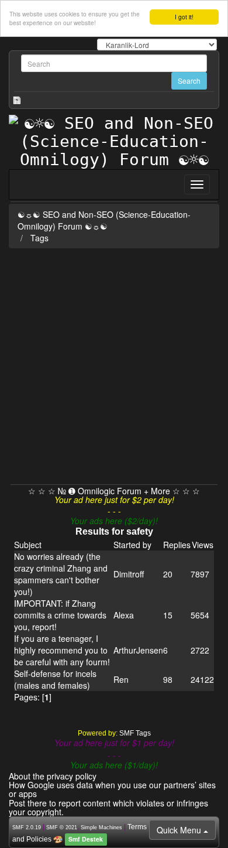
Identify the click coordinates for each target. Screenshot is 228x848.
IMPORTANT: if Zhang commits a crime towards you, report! (60, 614)
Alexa (123, 615)
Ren (121, 679)
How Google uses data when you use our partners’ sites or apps (112, 789)
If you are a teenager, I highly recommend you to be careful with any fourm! (62, 650)
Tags (39, 238)
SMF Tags (135, 733)
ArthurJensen (138, 650)
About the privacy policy (52, 776)
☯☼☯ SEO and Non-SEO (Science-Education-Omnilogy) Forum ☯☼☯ (104, 220)
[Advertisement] (114, 364)
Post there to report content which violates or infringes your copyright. (108, 807)
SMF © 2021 (61, 827)
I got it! (184, 16)
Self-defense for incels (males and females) (55, 679)
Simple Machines (101, 827)
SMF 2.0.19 (26, 827)
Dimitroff (128, 574)
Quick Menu (180, 830)
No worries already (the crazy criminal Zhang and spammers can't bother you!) (61, 573)
